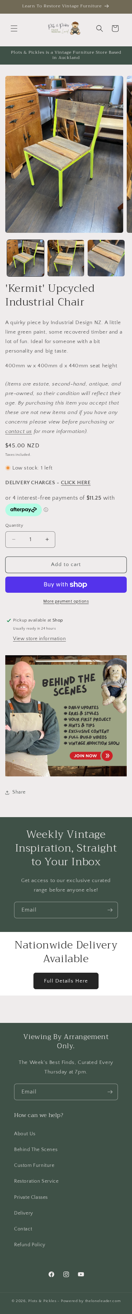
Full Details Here (66, 981)
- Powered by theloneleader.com (88, 1301)
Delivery (23, 1213)
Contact (23, 1229)
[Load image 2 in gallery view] (66, 258)
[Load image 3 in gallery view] (106, 258)
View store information (39, 639)
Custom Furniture (34, 1165)
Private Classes (31, 1197)
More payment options (66, 601)
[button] (14, 28)
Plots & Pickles (42, 1301)
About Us (25, 1134)
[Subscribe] (110, 910)
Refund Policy (29, 1245)
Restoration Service (36, 1181)
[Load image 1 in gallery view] (25, 258)
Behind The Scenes (35, 1149)
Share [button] (19, 792)
